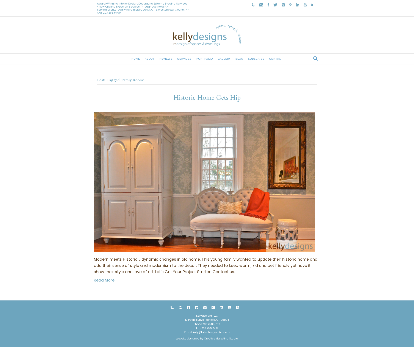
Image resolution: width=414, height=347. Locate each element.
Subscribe (256, 58)
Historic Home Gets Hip (207, 97)
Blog (239, 58)
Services (184, 58)
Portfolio (204, 58)
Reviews (165, 58)
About (150, 58)
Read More (104, 280)
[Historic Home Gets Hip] (204, 181)
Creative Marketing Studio (221, 338)
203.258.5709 (112, 12)
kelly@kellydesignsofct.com (211, 332)
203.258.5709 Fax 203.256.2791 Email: (202, 328)
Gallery (224, 58)
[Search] (314, 58)
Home (135, 58)
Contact (276, 58)
